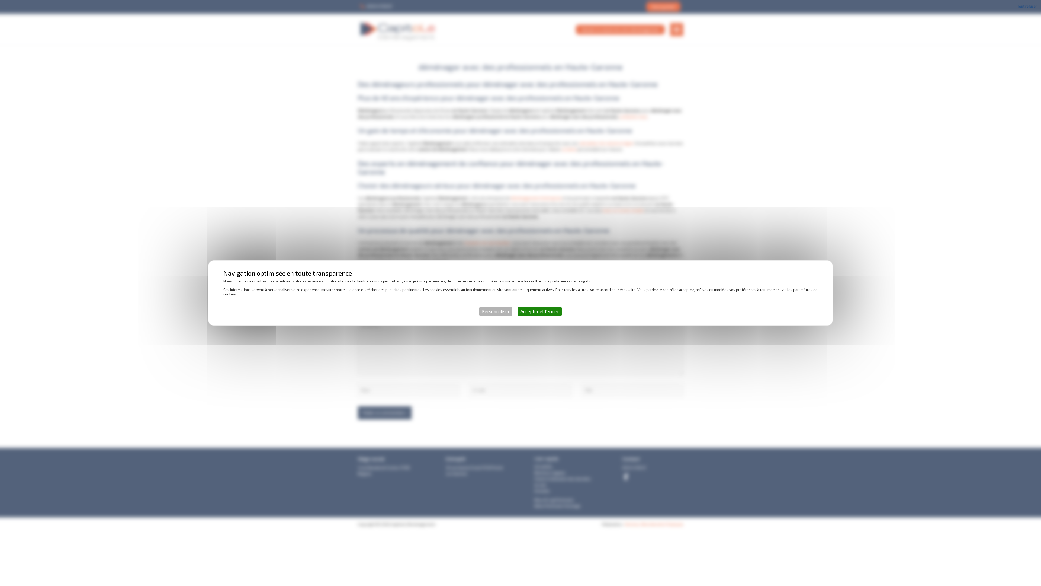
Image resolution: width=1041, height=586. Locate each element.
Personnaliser (496, 311)
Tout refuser (1027, 6)
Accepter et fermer (539, 311)
